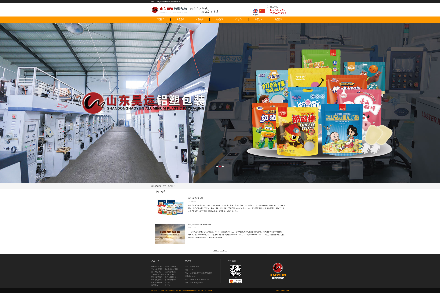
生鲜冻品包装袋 (156, 280)
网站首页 (160, 19)
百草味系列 (155, 285)
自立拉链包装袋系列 (171, 272)
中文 (262, 14)
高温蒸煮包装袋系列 (171, 274)
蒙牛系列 (168, 285)
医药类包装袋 (156, 272)
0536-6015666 (278, 13)
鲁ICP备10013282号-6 (205, 290)
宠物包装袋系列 (156, 269)
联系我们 (278, 19)
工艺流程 (219, 19)
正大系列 (168, 282)
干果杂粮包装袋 (170, 280)
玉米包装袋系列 (156, 266)
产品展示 (200, 19)
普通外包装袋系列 (157, 274)
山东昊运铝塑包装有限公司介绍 (199, 225)
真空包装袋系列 (170, 266)
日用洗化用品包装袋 (171, 277)
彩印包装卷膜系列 (171, 269)
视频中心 (258, 19)
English (255, 14)
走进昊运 (180, 19)
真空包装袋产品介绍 (195, 198)
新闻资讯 (171, 186)
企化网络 (286, 290)
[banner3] (220, 103)
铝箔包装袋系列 (156, 277)
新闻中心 (239, 19)
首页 (164, 186)
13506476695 (277, 9)
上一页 (216, 250)
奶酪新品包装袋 (156, 282)
